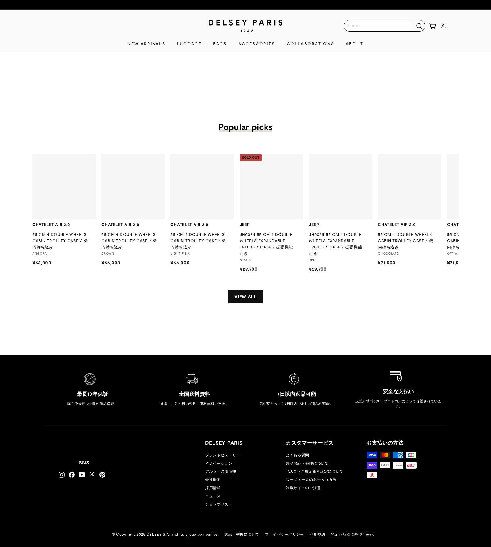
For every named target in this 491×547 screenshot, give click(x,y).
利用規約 (317, 534)
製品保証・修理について (307, 464)
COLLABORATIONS (310, 44)
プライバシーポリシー (284, 534)
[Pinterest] (102, 475)
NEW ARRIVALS (147, 44)
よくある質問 (297, 455)
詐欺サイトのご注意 (303, 488)
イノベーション (218, 464)
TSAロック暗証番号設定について (315, 471)
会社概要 (213, 480)
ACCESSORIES (256, 44)
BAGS (220, 44)
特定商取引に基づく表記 (352, 534)
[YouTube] (82, 475)
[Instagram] (62, 475)
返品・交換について (241, 534)
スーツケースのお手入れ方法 (311, 480)
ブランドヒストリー (222, 455)
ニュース (213, 496)
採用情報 (213, 488)
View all (245, 297)
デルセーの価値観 (220, 471)
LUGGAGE (189, 44)
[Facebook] (72, 475)
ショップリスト (218, 504)
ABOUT (354, 44)
